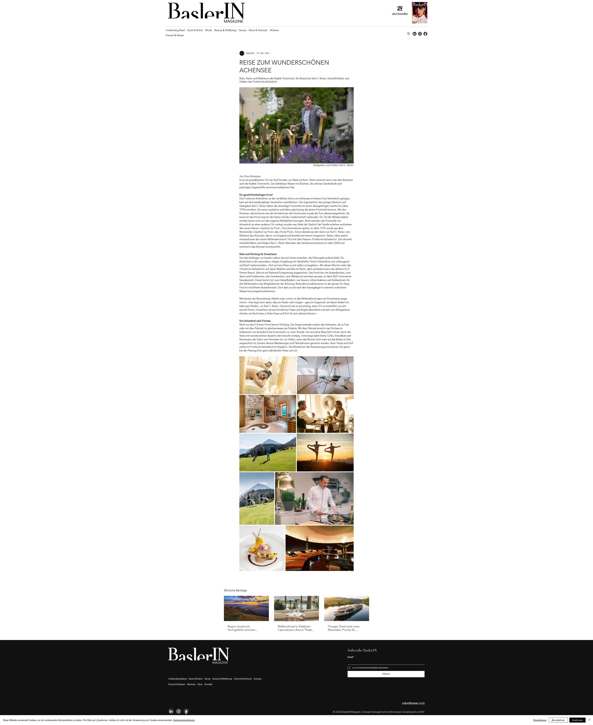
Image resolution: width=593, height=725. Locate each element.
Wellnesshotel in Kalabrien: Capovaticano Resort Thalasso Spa (296, 628)
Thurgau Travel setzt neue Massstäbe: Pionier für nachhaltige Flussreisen (343, 628)
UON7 (421, 712)
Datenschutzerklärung (184, 720)
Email (351, 657)
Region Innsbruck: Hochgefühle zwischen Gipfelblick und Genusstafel (245, 628)
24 (399, 8)
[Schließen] (589, 720)
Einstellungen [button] (540, 720)
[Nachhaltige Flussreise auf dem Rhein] (346, 608)
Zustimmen (577, 720)
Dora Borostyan (393, 712)
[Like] (408, 33)
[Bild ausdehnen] (267, 375)
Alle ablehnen (558, 720)
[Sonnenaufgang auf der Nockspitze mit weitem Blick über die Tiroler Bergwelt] (246, 608)
